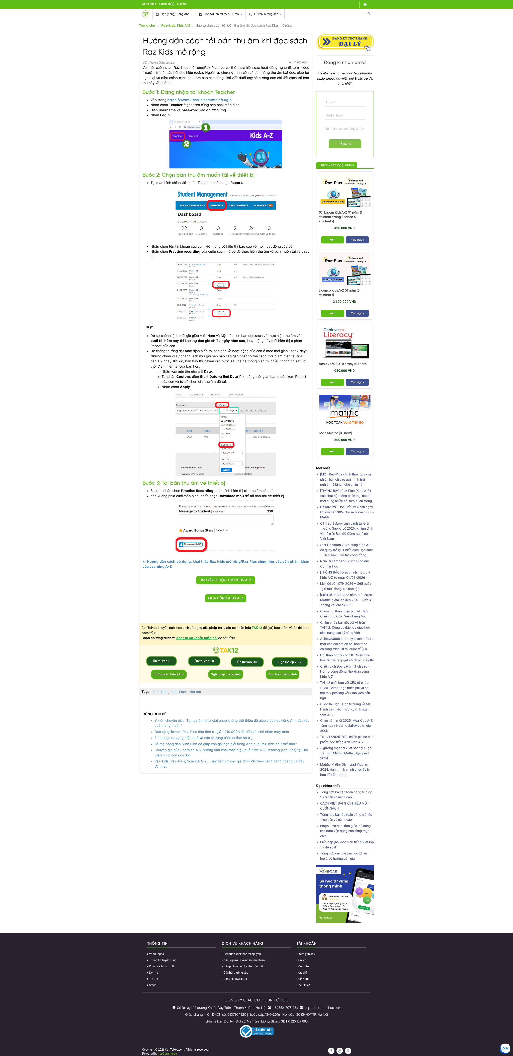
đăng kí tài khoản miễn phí (196, 638)
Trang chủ (147, 25)
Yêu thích (304, 985)
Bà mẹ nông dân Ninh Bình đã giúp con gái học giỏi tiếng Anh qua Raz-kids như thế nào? (226, 744)
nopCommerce (167, 1053)
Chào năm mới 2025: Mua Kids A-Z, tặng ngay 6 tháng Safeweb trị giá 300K (346, 726)
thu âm (195, 692)
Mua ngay (357, 239)
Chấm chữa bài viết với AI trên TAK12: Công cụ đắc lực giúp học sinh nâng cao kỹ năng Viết (345, 627)
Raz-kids (160, 692)
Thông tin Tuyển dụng (162, 960)
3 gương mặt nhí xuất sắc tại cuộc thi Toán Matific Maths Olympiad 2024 (345, 753)
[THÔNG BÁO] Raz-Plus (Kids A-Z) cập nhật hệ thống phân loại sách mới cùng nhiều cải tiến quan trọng (346, 496)
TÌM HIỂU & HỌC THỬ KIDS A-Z (225, 580)
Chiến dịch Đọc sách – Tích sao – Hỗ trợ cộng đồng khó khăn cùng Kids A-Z (345, 671)
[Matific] (345, 411)
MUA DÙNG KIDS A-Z (225, 598)
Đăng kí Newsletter (235, 978)
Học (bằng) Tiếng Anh (173, 14)
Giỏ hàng (303, 978)
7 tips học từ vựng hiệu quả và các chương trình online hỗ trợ (203, 738)
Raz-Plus (178, 692)
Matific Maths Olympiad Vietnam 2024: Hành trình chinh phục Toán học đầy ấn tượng (345, 769)
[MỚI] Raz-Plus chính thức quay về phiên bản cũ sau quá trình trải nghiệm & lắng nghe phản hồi (345, 479)
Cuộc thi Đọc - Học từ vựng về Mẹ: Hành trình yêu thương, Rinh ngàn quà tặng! (345, 709)
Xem (332, 239)
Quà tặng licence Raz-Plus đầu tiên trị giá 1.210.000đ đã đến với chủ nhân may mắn (222, 732)
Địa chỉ (302, 972)
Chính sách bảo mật (161, 966)
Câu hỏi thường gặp (236, 972)
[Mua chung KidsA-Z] (345, 191)
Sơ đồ (152, 985)
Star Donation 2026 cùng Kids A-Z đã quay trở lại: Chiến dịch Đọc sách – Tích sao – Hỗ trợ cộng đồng (347, 550)
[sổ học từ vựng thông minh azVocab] (345, 894)
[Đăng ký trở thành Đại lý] (345, 42)
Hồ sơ (301, 960)
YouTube (339, 1051)
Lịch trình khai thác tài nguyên (242, 954)
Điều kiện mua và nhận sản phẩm (244, 960)
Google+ (348, 1051)
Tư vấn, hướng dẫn (263, 14)
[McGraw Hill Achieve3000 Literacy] (345, 342)
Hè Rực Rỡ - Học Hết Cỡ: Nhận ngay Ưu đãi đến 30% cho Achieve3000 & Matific (347, 512)
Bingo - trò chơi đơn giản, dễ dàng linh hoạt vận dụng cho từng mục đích (345, 831)
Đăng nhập (149, 3)
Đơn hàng (304, 966)
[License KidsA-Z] (345, 268)
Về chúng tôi (157, 954)
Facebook (331, 1051)
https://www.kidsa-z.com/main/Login (199, 100)
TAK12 (257, 628)
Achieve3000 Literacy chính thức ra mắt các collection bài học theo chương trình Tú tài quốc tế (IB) (346, 644)
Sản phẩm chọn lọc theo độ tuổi (243, 966)
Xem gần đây (306, 954)
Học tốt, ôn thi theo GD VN (219, 14)
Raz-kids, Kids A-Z (175, 25)
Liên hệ (181, 3)
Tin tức (153, 978)
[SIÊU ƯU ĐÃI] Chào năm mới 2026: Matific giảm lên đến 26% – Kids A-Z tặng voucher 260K (346, 600)
